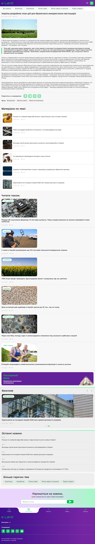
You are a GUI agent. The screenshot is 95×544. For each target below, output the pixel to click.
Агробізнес (30, 8)
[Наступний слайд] (91, 390)
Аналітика (18, 8)
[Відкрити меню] (92, 3)
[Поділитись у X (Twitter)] (39, 96)
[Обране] (87, 3)
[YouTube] (22, 531)
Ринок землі (42, 8)
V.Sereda (13, 540)
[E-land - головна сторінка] (7, 3)
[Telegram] (12, 531)
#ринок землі (22, 100)
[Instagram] (8, 531)
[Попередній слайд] (87, 390)
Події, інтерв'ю (77, 8)
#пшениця (11, 100)
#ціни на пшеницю (36, 100)
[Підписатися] (70, 501)
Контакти (4, 522)
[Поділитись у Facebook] (25, 96)
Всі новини (7, 8)
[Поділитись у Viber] (34, 96)
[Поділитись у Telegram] (30, 96)
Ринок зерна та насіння (59, 8)
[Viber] (17, 531)
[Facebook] (3, 531)
